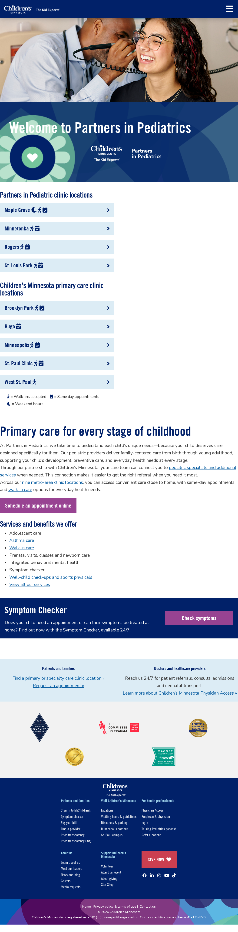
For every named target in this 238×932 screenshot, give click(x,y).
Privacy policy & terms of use (114, 906)
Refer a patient (151, 834)
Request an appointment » (58, 686)
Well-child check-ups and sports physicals (50, 577)
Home (86, 906)
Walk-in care (21, 548)
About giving (109, 878)
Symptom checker (72, 816)
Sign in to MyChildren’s (76, 810)
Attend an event (111, 872)
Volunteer (107, 866)
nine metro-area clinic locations (52, 482)
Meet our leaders (71, 868)
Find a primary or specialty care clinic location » (58, 678)
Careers (65, 880)
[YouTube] (167, 875)
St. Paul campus (111, 834)
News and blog (70, 874)
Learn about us (70, 862)
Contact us (148, 906)
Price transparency (72, 834)
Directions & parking (114, 822)
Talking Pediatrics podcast (159, 828)
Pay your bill (69, 822)
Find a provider (70, 828)
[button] (229, 9)
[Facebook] (144, 875)
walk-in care (20, 490)
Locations (107, 810)
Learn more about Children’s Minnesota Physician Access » (180, 693)
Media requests (70, 886)
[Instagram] (159, 875)
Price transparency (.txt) (76, 840)
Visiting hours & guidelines (118, 816)
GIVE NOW (156, 859)
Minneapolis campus (114, 828)
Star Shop (107, 884)
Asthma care (21, 540)
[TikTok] (174, 875)
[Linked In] (152, 875)
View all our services (29, 585)
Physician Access (152, 810)
